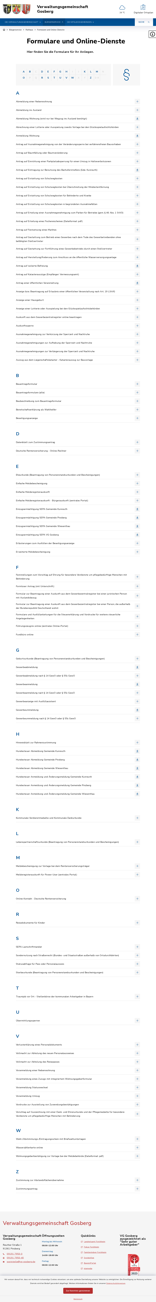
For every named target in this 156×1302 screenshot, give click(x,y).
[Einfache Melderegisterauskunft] (78, 492)
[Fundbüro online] (78, 634)
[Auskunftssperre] (78, 325)
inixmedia (88, 1268)
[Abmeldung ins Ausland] (78, 110)
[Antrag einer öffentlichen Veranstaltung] (78, 283)
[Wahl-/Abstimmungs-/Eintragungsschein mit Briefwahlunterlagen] (78, 1139)
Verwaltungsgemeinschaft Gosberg (62, 9)
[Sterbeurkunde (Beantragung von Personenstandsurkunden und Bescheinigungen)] (78, 972)
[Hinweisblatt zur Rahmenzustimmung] (78, 742)
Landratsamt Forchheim (94, 1241)
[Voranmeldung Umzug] (78, 1096)
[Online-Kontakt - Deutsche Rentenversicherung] (78, 898)
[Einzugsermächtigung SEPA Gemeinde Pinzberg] (78, 517)
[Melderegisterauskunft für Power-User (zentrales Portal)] (78, 874)
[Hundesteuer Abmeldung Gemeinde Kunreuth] (78, 751)
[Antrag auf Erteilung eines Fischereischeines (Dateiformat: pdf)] (78, 221)
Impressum (78, 1299)
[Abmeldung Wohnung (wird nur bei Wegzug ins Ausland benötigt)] (78, 118)
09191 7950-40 (15, 1257)
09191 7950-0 (14, 1253)
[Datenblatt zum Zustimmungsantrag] (78, 442)
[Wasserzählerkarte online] (78, 1147)
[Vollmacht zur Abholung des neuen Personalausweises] (78, 1053)
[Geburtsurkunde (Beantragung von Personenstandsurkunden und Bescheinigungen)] (78, 658)
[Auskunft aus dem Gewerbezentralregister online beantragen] (78, 317)
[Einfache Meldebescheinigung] (78, 483)
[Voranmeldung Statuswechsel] (78, 1087)
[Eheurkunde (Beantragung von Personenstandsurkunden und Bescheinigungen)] (78, 475)
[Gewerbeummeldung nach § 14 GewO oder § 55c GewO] (78, 718)
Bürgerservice (15, 29)
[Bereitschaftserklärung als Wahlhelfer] (78, 409)
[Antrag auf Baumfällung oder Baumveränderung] (78, 153)
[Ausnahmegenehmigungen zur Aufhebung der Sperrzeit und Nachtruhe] (78, 343)
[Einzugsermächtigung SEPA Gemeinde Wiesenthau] (78, 526)
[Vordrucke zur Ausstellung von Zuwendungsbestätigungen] (78, 1104)
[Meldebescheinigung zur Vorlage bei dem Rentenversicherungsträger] (78, 866)
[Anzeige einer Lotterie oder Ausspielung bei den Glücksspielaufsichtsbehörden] (78, 308)
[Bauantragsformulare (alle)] (78, 392)
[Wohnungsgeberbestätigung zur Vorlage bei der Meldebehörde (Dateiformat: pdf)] (78, 1156)
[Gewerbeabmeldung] (78, 667)
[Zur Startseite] (4, 29)
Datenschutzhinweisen (115, 1283)
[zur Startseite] (16, 9)
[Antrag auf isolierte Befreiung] (78, 266)
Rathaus (29, 29)
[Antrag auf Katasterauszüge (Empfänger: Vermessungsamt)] (78, 274)
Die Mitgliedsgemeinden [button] (79, 22)
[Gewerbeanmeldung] (78, 684)
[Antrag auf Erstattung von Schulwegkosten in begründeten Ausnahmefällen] (78, 204)
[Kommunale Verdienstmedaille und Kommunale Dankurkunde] (78, 818)
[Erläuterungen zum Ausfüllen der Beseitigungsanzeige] (78, 543)
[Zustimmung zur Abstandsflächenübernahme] (78, 1180)
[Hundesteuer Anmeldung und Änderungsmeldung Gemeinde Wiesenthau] (78, 794)
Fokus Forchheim (91, 1247)
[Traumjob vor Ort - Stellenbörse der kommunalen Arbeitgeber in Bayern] (78, 996)
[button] (152, 34)
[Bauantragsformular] (78, 384)
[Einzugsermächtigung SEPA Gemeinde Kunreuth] (78, 509)
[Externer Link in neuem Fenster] (134, 1265)
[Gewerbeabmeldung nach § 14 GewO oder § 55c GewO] (78, 675)
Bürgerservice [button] (53, 22)
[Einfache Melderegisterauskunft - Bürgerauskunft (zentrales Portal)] (78, 500)
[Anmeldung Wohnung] (78, 135)
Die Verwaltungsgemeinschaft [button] (21, 22)
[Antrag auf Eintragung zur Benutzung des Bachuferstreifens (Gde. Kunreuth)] (78, 170)
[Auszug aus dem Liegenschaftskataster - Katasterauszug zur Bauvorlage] (78, 360)
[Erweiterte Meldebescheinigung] (78, 552)
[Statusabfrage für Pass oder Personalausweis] (78, 964)
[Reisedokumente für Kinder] (78, 922)
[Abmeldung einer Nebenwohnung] (78, 101)
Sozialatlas (89, 1257)
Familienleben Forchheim (95, 1252)
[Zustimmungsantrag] (78, 1188)
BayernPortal (90, 1263)
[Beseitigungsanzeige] (78, 418)
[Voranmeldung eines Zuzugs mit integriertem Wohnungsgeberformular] (78, 1079)
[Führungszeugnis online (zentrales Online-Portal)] (78, 626)
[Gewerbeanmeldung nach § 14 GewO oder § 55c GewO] (78, 693)
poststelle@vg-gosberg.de (21, 1261)
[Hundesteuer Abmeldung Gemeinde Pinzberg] (78, 759)
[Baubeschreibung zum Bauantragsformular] (78, 401)
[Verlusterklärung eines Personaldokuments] (78, 1044)
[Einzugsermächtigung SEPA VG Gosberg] (78, 534)
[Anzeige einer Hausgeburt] (78, 300)
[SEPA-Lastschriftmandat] (78, 947)
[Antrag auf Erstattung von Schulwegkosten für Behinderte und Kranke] (78, 195)
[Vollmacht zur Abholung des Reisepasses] (78, 1062)
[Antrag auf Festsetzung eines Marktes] (78, 230)
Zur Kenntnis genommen (78, 1290)
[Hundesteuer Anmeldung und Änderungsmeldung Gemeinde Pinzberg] (78, 785)
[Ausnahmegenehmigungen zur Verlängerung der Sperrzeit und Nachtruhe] (78, 351)
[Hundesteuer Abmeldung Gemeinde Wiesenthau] (78, 768)
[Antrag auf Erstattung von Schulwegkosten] (78, 178)
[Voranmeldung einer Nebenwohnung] (78, 1070)
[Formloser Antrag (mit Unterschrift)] (78, 586)
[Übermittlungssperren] (78, 1020)
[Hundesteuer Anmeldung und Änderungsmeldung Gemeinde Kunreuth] (78, 777)
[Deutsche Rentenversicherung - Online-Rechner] (78, 451)
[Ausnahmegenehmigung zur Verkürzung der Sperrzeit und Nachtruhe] (78, 334)
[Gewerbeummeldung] (78, 710)
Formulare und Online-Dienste (50, 29)
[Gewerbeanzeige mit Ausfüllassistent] (78, 701)
